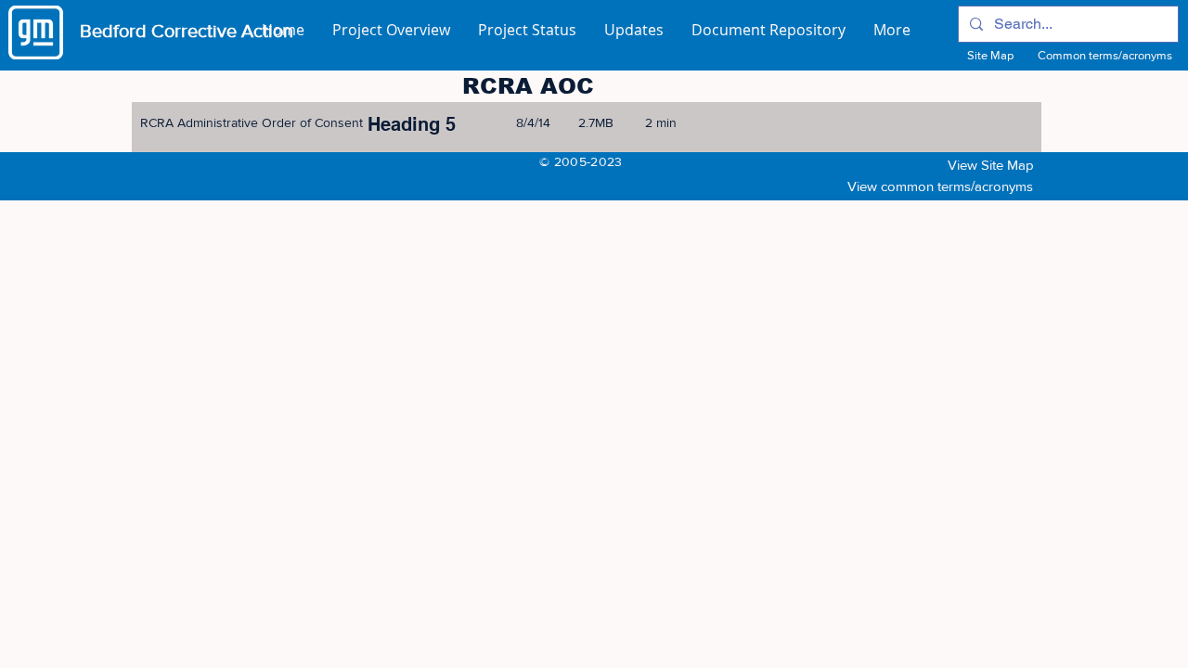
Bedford (115, 30)
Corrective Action (222, 30)
